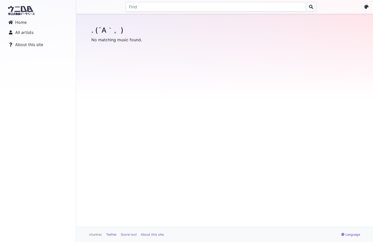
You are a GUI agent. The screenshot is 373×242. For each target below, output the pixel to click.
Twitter (111, 234)
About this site (29, 44)
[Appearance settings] (367, 6)
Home (21, 22)
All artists (24, 32)
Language (352, 234)
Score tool (129, 234)
